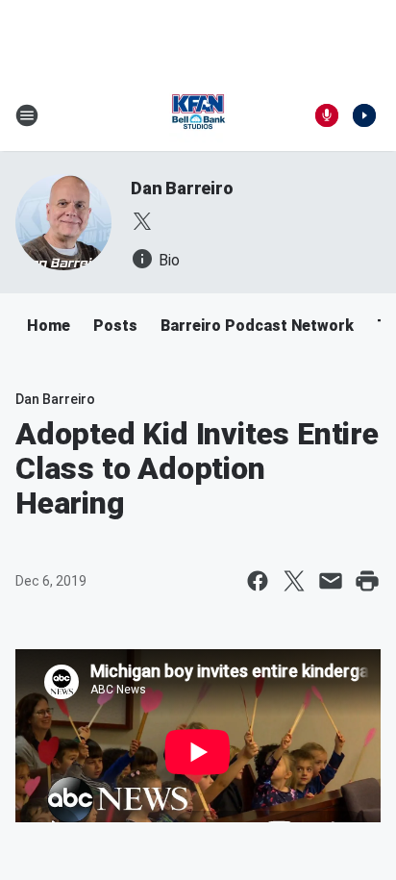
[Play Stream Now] (364, 115)
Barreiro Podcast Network (257, 325)
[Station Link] (198, 115)
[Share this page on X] (294, 580)
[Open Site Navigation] (26, 115)
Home (48, 325)
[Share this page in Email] (330, 580)
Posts (115, 325)
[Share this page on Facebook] (257, 580)
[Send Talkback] (326, 115)
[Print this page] (367, 580)
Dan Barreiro (182, 188)
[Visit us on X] (142, 221)
